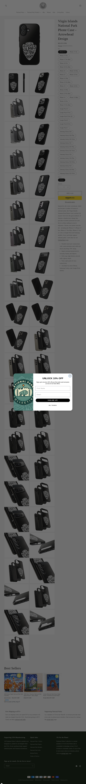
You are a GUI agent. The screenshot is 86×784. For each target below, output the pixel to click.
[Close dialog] (70, 375)
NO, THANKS (53, 405)
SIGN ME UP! (53, 400)
